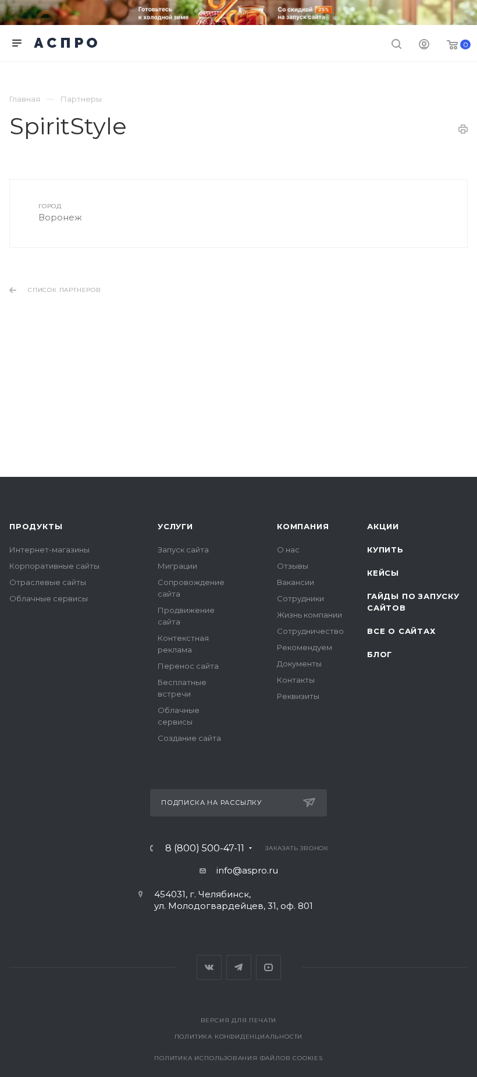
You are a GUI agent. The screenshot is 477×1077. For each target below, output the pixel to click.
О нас (288, 549)
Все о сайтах (401, 631)
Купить (385, 549)
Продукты (35, 526)
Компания (303, 526)
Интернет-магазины (49, 549)
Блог (379, 654)
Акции (383, 526)
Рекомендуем (304, 647)
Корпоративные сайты (54, 565)
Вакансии (295, 582)
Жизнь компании (309, 614)
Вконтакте (209, 967)
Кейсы (383, 572)
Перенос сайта (188, 666)
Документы (299, 663)
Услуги (175, 526)
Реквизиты (298, 696)
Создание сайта (189, 738)
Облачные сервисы (48, 598)
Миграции (177, 565)
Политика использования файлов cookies (238, 1058)
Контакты (296, 679)
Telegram (238, 967)
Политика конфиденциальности (239, 1036)
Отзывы (292, 565)
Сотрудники (300, 598)
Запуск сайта (183, 549)
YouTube (268, 967)
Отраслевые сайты (47, 582)
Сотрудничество (310, 631)
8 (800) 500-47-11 (204, 848)
